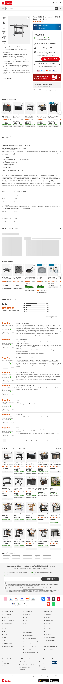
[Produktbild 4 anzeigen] (4, 32)
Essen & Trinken (8, 643)
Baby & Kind (7, 626)
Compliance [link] (12, 676)
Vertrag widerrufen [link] (29, 644)
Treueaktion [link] (49, 629)
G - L (26, 620)
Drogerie (6, 634)
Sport (5, 637)
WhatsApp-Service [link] (50, 640)
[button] (36, 303)
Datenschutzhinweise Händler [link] (27, 665)
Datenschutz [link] (20, 676)
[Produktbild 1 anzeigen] (4, 18)
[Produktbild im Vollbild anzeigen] (19, 30)
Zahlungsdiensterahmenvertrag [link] (27, 662)
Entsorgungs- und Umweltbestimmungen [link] (39, 676)
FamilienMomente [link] (50, 637)
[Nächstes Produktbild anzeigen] (4, 43)
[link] (53, 3)
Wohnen (6, 629)
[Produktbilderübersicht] (4, 30)
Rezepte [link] (48, 626)
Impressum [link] (4, 676)
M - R (26, 623)
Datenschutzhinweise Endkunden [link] (24, 668)
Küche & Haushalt (8, 623)
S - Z (26, 626)
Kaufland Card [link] (49, 620)
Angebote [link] (48, 614)
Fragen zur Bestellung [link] (30, 638)
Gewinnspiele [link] (49, 632)
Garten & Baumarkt (9, 620)
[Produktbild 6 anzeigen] (4, 42)
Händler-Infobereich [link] (51, 649)
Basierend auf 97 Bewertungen (10, 310)
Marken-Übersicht (8, 646)
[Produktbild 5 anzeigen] (4, 37)
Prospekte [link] (48, 617)
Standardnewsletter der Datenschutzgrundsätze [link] (28, 584)
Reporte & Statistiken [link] (6, 662)
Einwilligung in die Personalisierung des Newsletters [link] (33, 589)
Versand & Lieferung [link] (30, 649)
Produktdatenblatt (43, 290)
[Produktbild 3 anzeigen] (4, 28)
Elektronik (6, 617)
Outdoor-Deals (7, 614)
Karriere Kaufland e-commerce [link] (44, 667)
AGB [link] (27, 676)
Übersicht (27, 614)
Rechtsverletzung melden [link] (31, 652)
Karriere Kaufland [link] (43, 662)
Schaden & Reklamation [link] (31, 647)
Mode (5, 632)
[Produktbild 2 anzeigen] (4, 23)
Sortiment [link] (48, 623)
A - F (26, 617)
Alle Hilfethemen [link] (29, 635)
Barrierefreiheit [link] (55, 676)
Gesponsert (58, 448)
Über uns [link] (6, 666)
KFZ (5, 640)
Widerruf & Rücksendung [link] (31, 641)
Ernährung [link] (48, 634)
